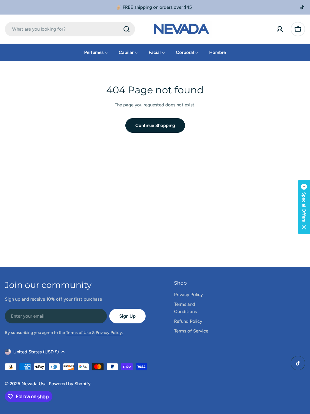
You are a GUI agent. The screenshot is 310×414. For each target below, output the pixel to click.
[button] (304, 207)
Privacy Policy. (109, 332)
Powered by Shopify (70, 383)
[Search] (126, 29)
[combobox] (70, 29)
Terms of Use (78, 332)
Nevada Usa (34, 383)
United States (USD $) (36, 352)
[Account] (279, 29)
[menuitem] (96, 52)
